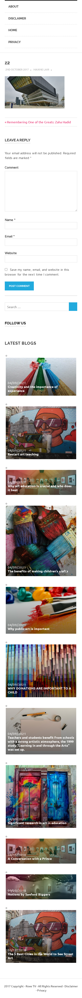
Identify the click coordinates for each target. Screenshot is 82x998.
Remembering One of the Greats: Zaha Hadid (39, 122)
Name (10, 220)
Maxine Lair (41, 69)
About (13, 6)
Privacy (14, 42)
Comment (12, 167)
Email (10, 236)
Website (11, 253)
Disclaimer (17, 18)
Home (12, 30)
